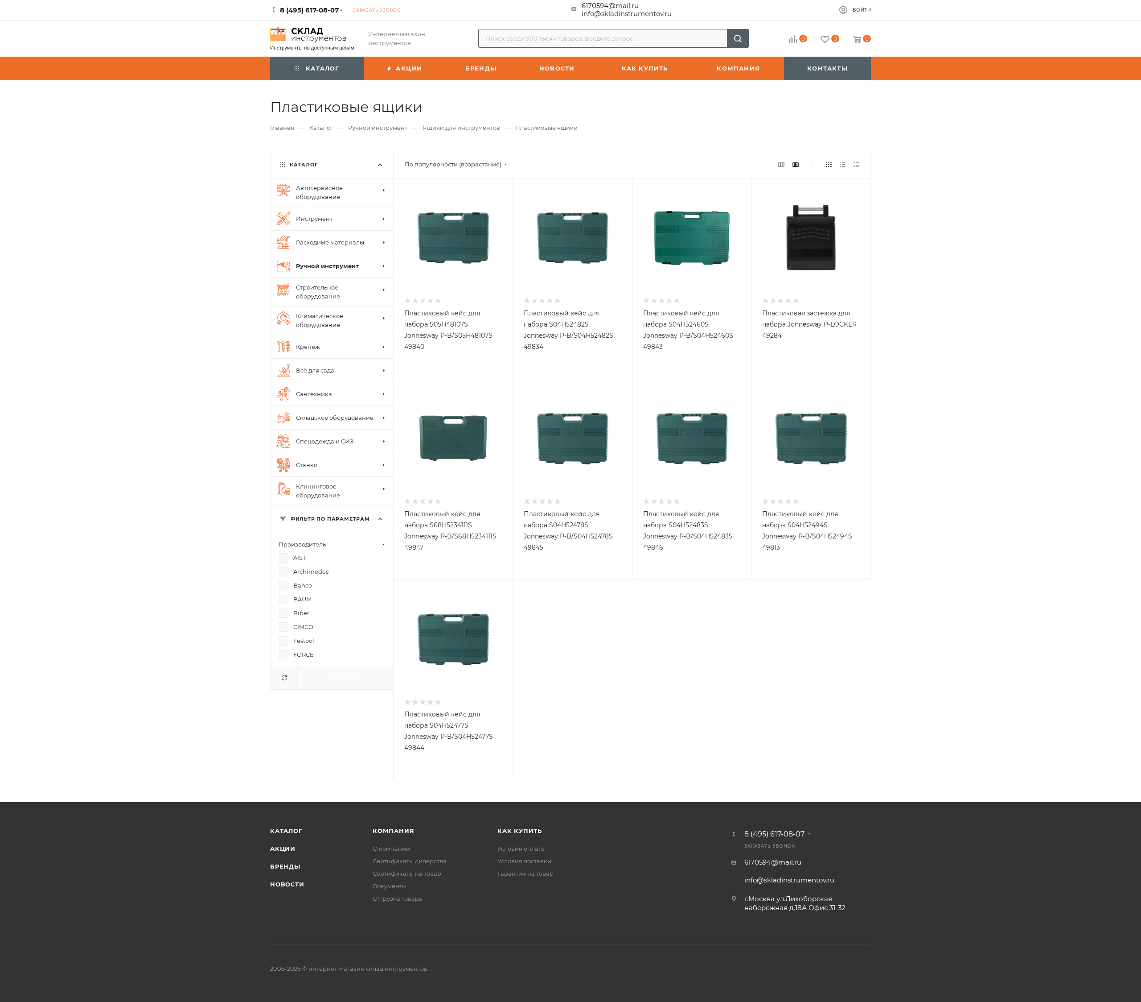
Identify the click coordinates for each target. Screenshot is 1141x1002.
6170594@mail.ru (610, 5)
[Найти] (738, 38)
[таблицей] (856, 164)
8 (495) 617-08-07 (774, 834)
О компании (391, 848)
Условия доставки (524, 861)
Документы (389, 886)
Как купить (519, 830)
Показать (345, 678)
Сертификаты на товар (407, 873)
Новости (287, 884)
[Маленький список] (781, 164)
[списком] (843, 164)
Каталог (286, 830)
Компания (393, 830)
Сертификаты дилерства (410, 861)
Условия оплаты (521, 848)
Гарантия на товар (525, 873)
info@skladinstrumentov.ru (627, 13)
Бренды (285, 866)
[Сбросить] (284, 678)
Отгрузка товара (398, 898)
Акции (283, 848)
